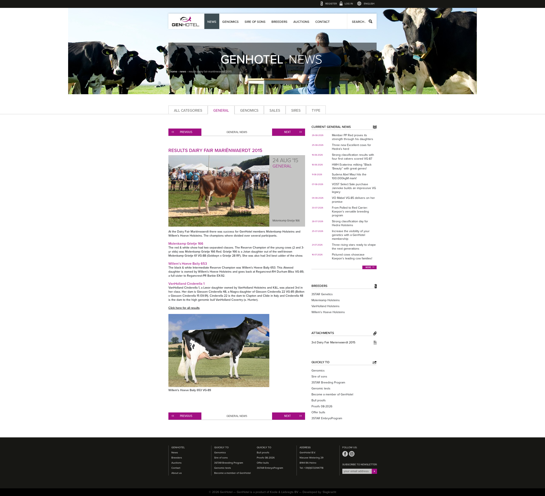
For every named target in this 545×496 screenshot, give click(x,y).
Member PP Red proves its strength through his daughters (352, 137)
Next (287, 132)
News (211, 22)
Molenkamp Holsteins (325, 300)
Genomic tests (320, 388)
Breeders (279, 22)
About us (176, 472)
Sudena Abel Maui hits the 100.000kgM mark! (349, 176)
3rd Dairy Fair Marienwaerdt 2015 (333, 342)
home (173, 71)
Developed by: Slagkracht (319, 492)
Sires (296, 110)
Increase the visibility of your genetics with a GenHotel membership (351, 235)
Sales (275, 110)
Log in (349, 3)
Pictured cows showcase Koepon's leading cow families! (352, 256)
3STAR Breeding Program (328, 382)
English (369, 3)
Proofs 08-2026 (321, 406)
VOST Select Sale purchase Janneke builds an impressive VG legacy (354, 188)
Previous (186, 132)
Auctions (301, 22)
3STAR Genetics (322, 294)
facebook (345, 454)
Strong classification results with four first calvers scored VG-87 (353, 157)
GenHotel (185, 21)
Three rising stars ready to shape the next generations (354, 246)
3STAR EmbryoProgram (326, 418)
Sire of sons (255, 22)
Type (316, 110)
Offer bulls (318, 412)
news (183, 71)
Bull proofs (318, 400)
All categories (188, 110)
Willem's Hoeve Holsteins (328, 312)
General (221, 110)
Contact (322, 22)
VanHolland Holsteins (325, 306)
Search (370, 21)
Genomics (230, 22)
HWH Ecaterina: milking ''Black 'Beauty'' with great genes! (351, 166)
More (368, 267)
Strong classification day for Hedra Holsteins (350, 223)
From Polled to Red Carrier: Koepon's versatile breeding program (350, 211)
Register (331, 3)
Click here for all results (184, 308)
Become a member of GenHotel (332, 394)
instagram (351, 454)
